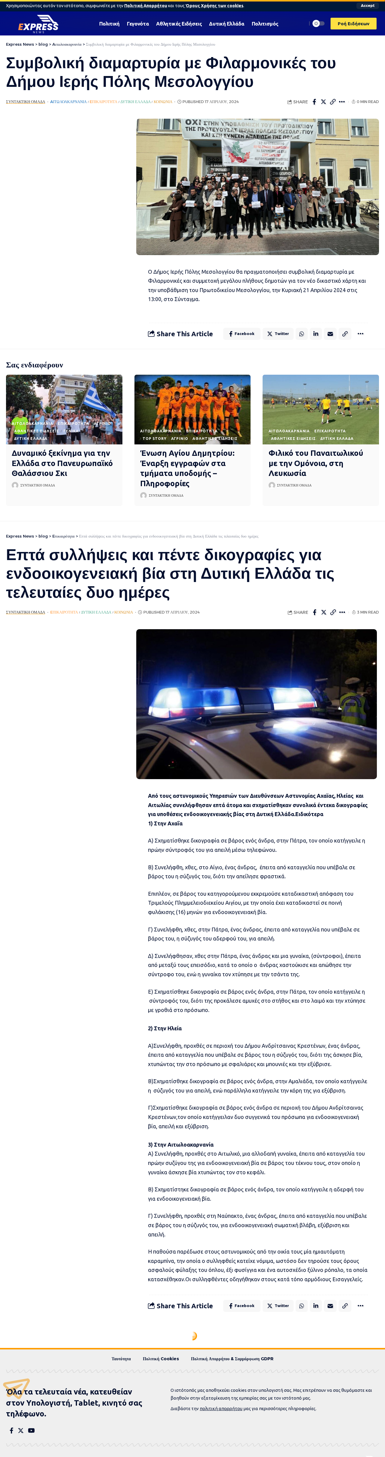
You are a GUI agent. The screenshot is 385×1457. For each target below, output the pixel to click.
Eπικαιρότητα (103, 101)
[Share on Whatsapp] (302, 334)
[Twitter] (21, 1430)
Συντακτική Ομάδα (25, 101)
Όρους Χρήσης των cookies (214, 5)
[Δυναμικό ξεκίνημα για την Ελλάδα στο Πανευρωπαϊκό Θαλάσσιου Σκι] (64, 409)
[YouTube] (31, 1430)
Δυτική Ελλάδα (135, 101)
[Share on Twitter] (323, 102)
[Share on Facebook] (314, 102)
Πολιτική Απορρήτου (145, 5)
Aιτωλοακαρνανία (68, 101)
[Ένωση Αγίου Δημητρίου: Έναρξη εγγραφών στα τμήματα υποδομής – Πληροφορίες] (192, 409)
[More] (342, 102)
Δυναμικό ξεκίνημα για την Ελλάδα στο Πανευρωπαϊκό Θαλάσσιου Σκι (62, 463)
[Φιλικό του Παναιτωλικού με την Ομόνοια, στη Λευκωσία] (321, 409)
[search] (301, 23)
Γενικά (71, 431)
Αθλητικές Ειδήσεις (36, 431)
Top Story (155, 438)
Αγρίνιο (102, 423)
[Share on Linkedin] (316, 334)
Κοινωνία (163, 101)
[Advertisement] (62, 209)
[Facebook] (12, 1430)
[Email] (330, 334)
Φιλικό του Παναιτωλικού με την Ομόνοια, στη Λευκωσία (316, 463)
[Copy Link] (333, 102)
